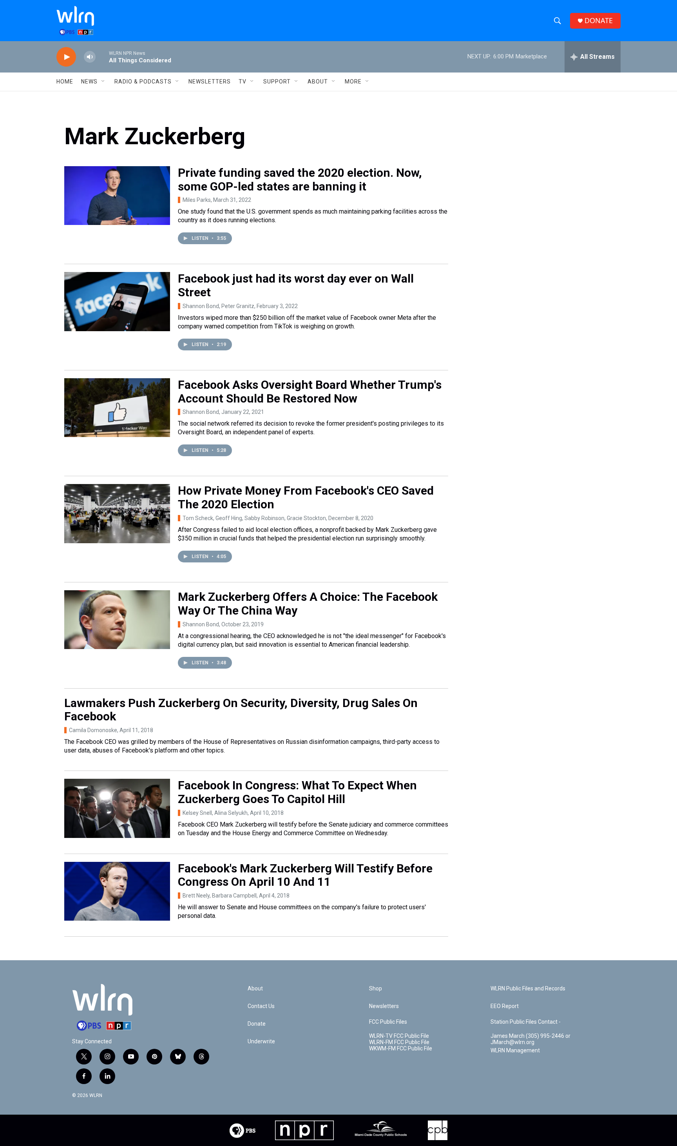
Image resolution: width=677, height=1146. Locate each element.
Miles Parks (197, 200)
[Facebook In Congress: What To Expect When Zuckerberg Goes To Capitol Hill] (117, 808)
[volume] (89, 57)
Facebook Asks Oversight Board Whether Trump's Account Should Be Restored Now (310, 391)
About (318, 81)
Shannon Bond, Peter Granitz (218, 306)
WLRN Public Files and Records (528, 989)
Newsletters (209, 81)
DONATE (599, 20)
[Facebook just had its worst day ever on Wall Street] (117, 301)
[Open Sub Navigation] (103, 81)
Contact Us (261, 1006)
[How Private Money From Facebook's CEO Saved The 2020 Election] (117, 513)
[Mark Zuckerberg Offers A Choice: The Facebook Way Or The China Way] (117, 619)
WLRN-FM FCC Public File (399, 1042)
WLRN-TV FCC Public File (399, 1036)
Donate (257, 1024)
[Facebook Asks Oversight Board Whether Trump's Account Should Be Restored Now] (117, 407)
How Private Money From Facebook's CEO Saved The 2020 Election (306, 497)
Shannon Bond (201, 412)
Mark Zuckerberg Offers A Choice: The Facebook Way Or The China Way (308, 603)
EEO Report (505, 1006)
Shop (375, 989)
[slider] (102, 57)
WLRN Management (515, 1051)
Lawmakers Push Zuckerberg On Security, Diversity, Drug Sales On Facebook (241, 710)
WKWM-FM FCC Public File (400, 1049)
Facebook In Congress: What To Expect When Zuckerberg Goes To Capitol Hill (297, 792)
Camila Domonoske (93, 730)
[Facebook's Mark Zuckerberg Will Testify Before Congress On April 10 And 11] (117, 891)
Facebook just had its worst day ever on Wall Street (296, 285)
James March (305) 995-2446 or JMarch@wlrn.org (530, 1039)
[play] (66, 57)
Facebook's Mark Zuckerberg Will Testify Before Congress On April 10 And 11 (305, 875)
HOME (64, 81)
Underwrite (261, 1041)
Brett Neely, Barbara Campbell (220, 895)
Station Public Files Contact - (526, 1022)
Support (277, 81)
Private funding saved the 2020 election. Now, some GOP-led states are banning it (300, 179)
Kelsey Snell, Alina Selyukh (215, 813)
